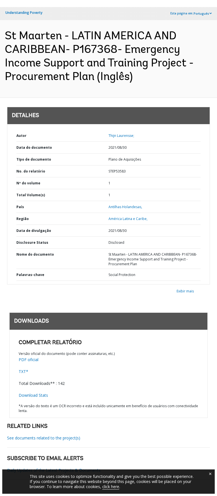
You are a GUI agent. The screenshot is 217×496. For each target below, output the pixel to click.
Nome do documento (35, 254)
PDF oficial (28, 359)
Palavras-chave (30, 274)
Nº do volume (28, 183)
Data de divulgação (33, 230)
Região (22, 218)
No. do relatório (30, 171)
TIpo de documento (33, 159)
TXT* (23, 371)
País (20, 206)
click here (110, 486)
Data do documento (34, 147)
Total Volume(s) (30, 195)
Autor (21, 135)
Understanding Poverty (23, 12)
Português (201, 14)
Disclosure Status (32, 242)
